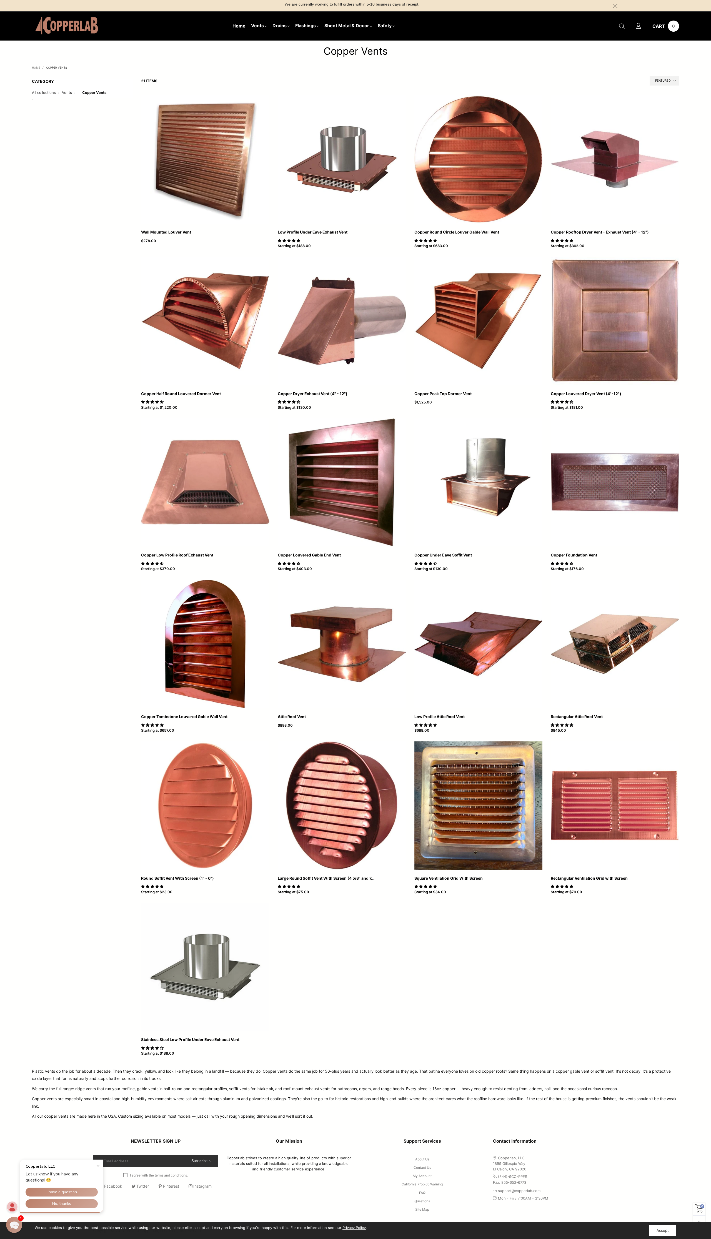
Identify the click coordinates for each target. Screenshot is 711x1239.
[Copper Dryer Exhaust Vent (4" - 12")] (342, 321)
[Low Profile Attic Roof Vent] (478, 644)
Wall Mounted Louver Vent (166, 232)
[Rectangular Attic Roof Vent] (615, 644)
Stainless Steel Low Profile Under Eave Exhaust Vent (190, 1039)
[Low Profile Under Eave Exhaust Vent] (342, 159)
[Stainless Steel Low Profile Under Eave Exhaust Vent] (205, 967)
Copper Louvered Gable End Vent (309, 555)
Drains (279, 25)
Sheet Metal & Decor (346, 25)
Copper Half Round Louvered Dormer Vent (181, 393)
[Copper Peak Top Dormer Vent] (478, 321)
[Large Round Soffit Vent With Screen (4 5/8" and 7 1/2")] (342, 805)
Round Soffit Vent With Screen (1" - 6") (177, 878)
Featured (663, 80)
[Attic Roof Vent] (342, 644)
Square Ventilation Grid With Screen (448, 878)
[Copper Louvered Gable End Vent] (342, 482)
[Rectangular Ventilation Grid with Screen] (615, 805)
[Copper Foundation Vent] (615, 482)
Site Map (422, 1209)
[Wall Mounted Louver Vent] (205, 159)
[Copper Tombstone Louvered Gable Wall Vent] (205, 644)
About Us (422, 1159)
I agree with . (159, 1175)
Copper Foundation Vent (574, 555)
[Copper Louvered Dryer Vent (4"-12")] (615, 321)
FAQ (422, 1193)
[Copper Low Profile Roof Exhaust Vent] (205, 482)
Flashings (305, 25)
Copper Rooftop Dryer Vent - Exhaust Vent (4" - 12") (600, 232)
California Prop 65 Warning (422, 1184)
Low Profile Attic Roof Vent (439, 716)
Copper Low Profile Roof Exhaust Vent (177, 555)
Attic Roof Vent (292, 716)
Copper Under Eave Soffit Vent (443, 555)
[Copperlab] (66, 25)
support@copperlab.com (519, 1190)
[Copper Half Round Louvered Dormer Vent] (205, 321)
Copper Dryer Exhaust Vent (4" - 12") (312, 393)
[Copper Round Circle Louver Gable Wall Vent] (478, 159)
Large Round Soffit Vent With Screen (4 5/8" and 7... (326, 878)
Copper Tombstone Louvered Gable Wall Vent (184, 716)
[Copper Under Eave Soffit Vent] (478, 482)
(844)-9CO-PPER (512, 1176)
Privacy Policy (354, 1227)
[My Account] (638, 26)
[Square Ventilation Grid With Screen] (478, 805)
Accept (663, 1230)
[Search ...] (622, 26)
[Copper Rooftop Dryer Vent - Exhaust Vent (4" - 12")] (615, 159)
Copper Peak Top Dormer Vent (443, 393)
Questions (422, 1201)
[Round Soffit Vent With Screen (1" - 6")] (205, 805)
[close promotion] (615, 5)
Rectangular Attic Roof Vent (577, 716)
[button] (289, 240)
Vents (257, 25)
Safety (385, 25)
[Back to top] (699, 1221)
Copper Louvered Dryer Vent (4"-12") (586, 393)
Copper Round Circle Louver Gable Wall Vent (456, 232)
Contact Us (422, 1167)
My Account (422, 1176)
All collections (44, 92)
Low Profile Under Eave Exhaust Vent (312, 232)
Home (239, 26)
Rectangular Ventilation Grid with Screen (589, 878)
